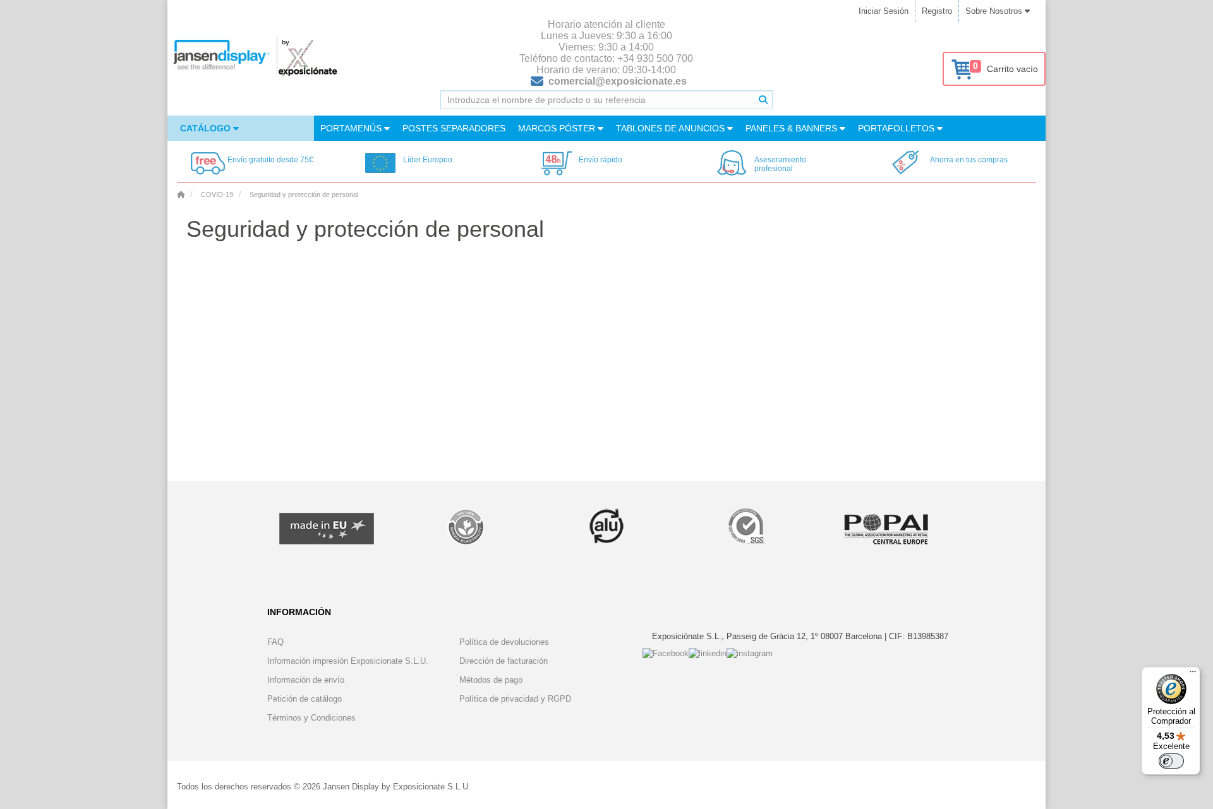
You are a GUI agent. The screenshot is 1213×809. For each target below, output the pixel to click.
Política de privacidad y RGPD (515, 699)
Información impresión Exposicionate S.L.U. (347, 661)
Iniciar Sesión (883, 11)
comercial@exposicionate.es (617, 81)
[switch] (1171, 761)
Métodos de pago (490, 680)
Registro (937, 11)
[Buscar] (763, 99)
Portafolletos (897, 128)
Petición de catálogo (304, 699)
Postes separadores (453, 128)
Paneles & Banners (792, 128)
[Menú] (1192, 674)
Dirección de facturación (503, 661)
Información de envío (305, 680)
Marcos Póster (558, 128)
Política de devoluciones (504, 642)
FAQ (275, 642)
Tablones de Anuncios (671, 128)
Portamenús (352, 128)
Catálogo (206, 128)
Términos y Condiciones (311, 717)
